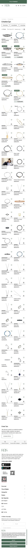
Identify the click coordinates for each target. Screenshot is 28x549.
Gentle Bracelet (18, 82)
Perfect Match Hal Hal (19, 180)
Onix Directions (17, 232)
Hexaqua (16, 259)
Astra (3, 378)
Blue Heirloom (5, 391)
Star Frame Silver (6, 193)
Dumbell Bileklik (18, 53)
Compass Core (5, 312)
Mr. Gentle (4, 153)
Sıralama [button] (17, 29)
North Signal (17, 378)
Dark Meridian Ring (6, 232)
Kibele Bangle (17, 98)
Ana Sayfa (4, 19)
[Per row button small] (24, 29)
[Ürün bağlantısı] (7, 35)
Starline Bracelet (6, 259)
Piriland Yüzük (5, 325)
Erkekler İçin (10, 19)
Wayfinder (4, 298)
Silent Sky (16, 325)
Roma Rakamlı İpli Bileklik (18, 69)
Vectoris (4, 285)
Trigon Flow (4, 417)
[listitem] (5, 25)
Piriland (3, 351)
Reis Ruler (16, 245)
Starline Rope (5, 206)
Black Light (16, 153)
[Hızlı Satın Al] (11, 37)
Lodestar (4, 404)
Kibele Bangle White (7, 180)
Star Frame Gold (18, 219)
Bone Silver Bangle (6, 69)
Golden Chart (17, 391)
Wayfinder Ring (5, 219)
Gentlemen (4, 166)
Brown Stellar (17, 338)
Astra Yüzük (17, 312)
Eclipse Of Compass (18, 404)
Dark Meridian (17, 364)
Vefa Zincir (4, 127)
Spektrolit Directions (19, 166)
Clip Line (16, 40)
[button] (2, 5)
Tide (15, 113)
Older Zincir (4, 113)
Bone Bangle (5, 82)
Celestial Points (18, 285)
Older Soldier (5, 140)
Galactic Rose (17, 298)
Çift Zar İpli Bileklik (6, 53)
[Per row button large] (22, 29)
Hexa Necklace (17, 272)
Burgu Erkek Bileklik (19, 127)
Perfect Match (5, 98)
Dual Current (5, 245)
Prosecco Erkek (18, 206)
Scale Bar (4, 364)
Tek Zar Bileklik (5, 40)
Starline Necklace (18, 193)
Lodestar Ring (17, 417)
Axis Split (16, 351)
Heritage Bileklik (18, 140)
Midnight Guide (5, 272)
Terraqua (4, 338)
